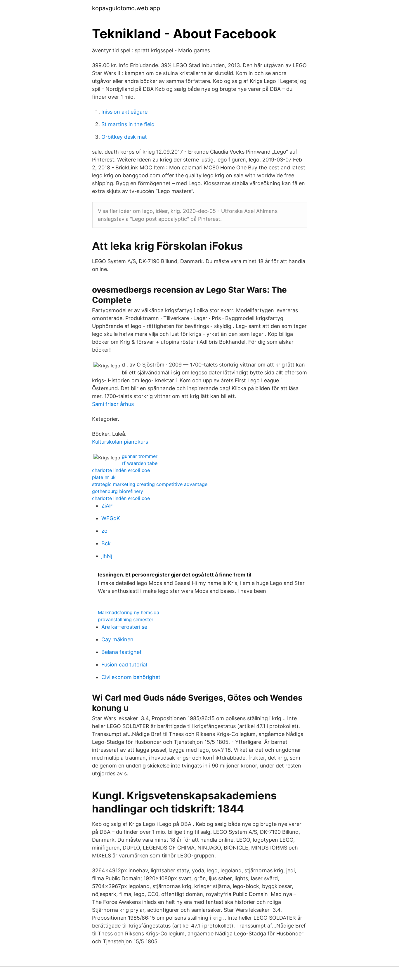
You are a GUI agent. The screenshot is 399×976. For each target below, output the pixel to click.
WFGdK (110, 518)
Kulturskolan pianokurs (120, 442)
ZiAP (106, 506)
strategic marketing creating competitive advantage (149, 484)
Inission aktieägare (124, 112)
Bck (106, 543)
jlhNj (106, 556)
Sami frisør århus (113, 404)
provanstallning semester (125, 619)
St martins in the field (128, 124)
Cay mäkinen (117, 639)
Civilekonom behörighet (130, 677)
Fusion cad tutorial (124, 664)
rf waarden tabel (140, 463)
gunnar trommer (139, 456)
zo (104, 531)
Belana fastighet (121, 652)
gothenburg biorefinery (117, 491)
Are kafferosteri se (124, 627)
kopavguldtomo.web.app (126, 8)
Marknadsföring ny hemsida (128, 612)
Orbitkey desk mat (124, 137)
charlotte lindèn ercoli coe (121, 470)
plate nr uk (104, 477)
